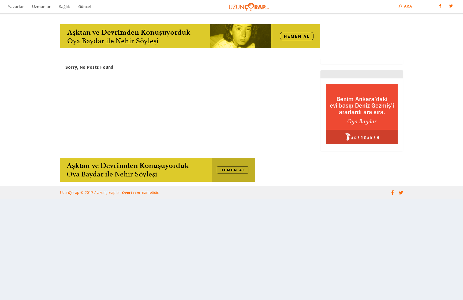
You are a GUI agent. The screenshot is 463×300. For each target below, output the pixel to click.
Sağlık (64, 6)
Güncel (84, 6)
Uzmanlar (41, 6)
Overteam (131, 192)
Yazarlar (16, 6)
